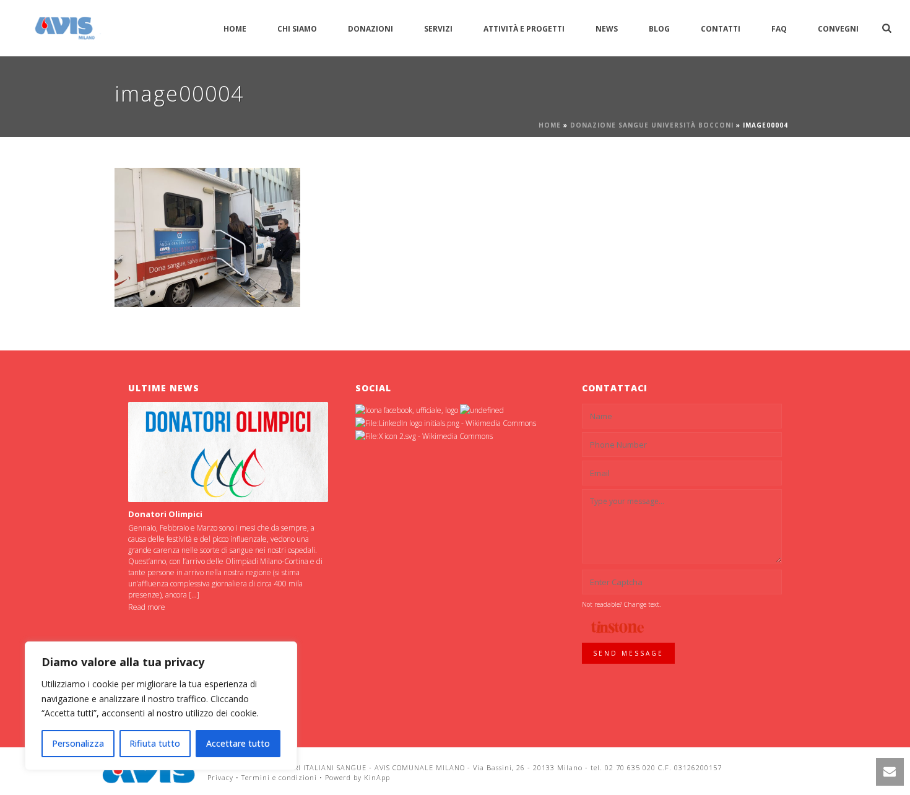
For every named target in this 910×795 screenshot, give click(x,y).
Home (234, 29)
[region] (161, 705)
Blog (659, 29)
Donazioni (370, 29)
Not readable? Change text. (621, 604)
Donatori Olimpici (165, 513)
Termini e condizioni (279, 777)
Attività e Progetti (524, 29)
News (607, 29)
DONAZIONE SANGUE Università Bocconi (652, 125)
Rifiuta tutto (154, 743)
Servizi (438, 29)
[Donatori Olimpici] (228, 452)
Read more (146, 607)
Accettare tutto (238, 743)
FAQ (779, 29)
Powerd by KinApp (357, 777)
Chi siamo (297, 29)
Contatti (720, 29)
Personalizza (78, 743)
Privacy (220, 777)
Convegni (838, 29)
